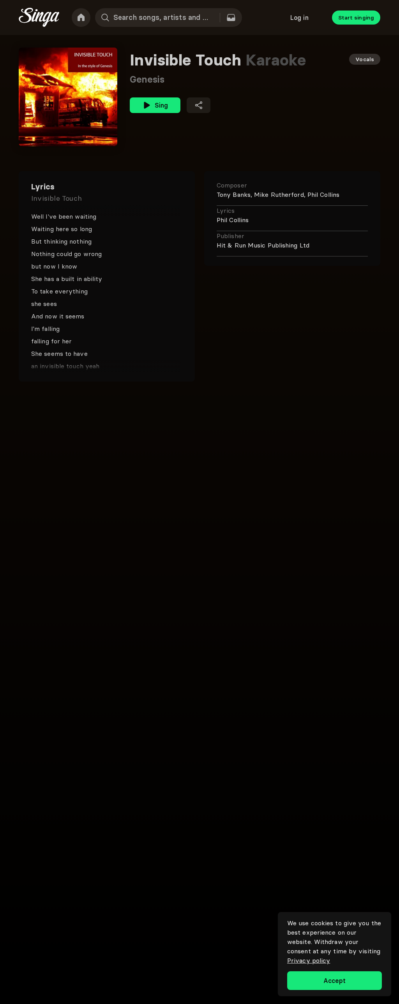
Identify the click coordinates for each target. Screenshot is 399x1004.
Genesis (147, 79)
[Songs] (231, 17)
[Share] (198, 105)
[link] (81, 17)
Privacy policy (308, 960)
